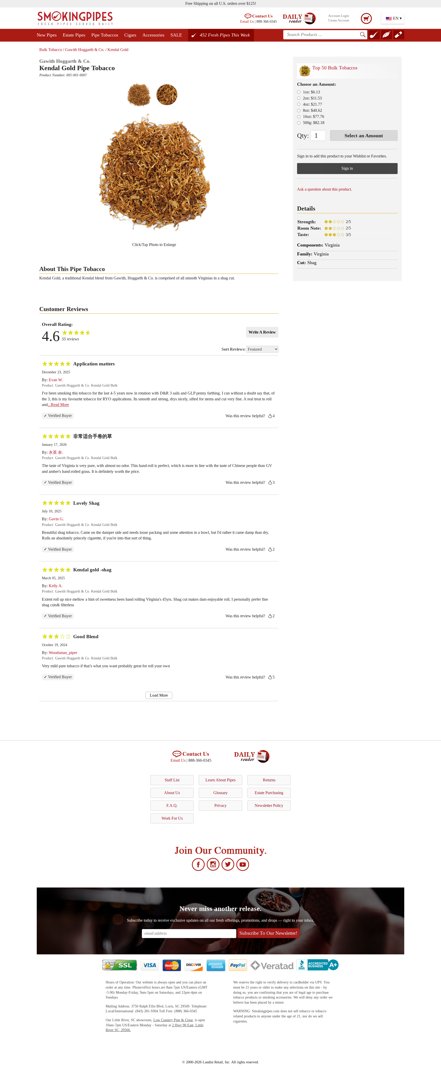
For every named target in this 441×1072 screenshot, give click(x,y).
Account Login (338, 16)
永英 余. (56, 452)
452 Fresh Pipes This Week (225, 35)
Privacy (220, 805)
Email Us (247, 21)
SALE (176, 35)
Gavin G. (56, 519)
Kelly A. (56, 586)
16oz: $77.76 (313, 116)
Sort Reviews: (234, 349)
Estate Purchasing (269, 793)
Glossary (220, 793)
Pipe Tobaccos (104, 35)
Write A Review (262, 332)
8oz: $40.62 (312, 110)
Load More (159, 695)
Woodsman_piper (63, 652)
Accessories (153, 35)
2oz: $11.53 (312, 98)
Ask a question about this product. (324, 189)
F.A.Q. (172, 805)
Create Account (338, 20)
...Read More (58, 404)
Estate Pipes (74, 35)
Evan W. (56, 380)
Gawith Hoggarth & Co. (84, 49)
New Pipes (47, 35)
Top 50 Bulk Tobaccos (334, 67)
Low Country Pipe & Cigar (173, 1020)
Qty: (303, 135)
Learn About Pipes (220, 780)
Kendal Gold (117, 49)
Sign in (347, 168)
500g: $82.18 (313, 122)
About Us (172, 793)
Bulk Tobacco (50, 49)
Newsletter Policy (269, 805)
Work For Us (172, 818)
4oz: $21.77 (312, 104)
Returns (269, 780)
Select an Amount (364, 135)
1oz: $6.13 (311, 92)
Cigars (130, 35)
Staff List (172, 780)
